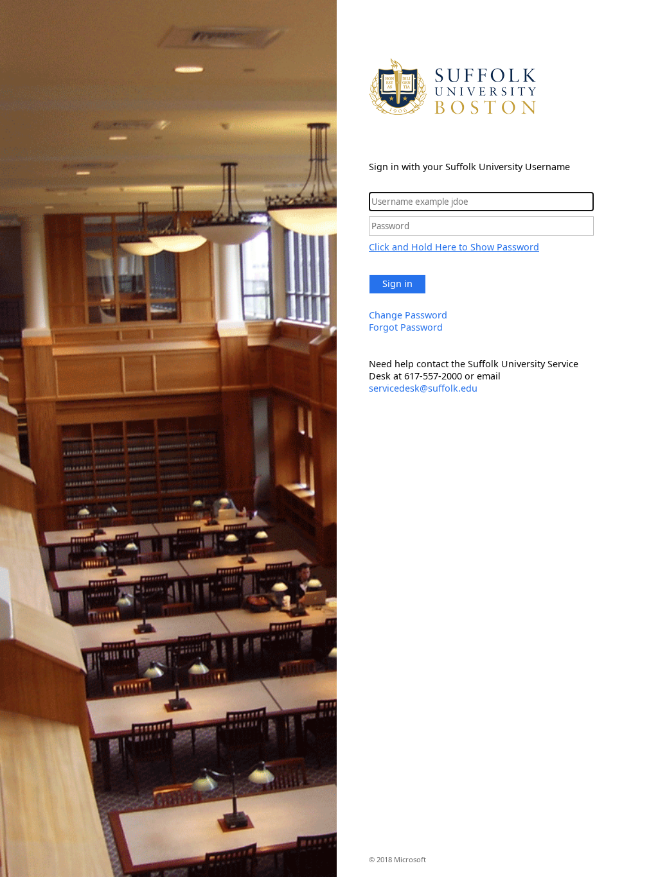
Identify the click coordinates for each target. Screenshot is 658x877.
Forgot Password (406, 327)
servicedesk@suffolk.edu (423, 388)
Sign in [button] (397, 283)
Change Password (408, 315)
